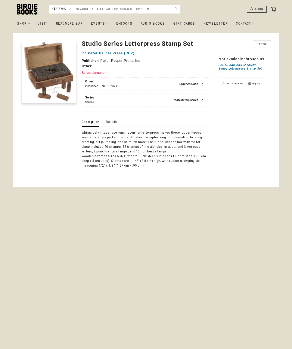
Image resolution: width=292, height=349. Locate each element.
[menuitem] (23, 24)
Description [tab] (90, 122)
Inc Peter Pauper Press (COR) (108, 53)
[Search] (176, 9)
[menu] (146, 24)
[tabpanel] (145, 154)
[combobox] (61, 9)
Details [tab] (111, 122)
